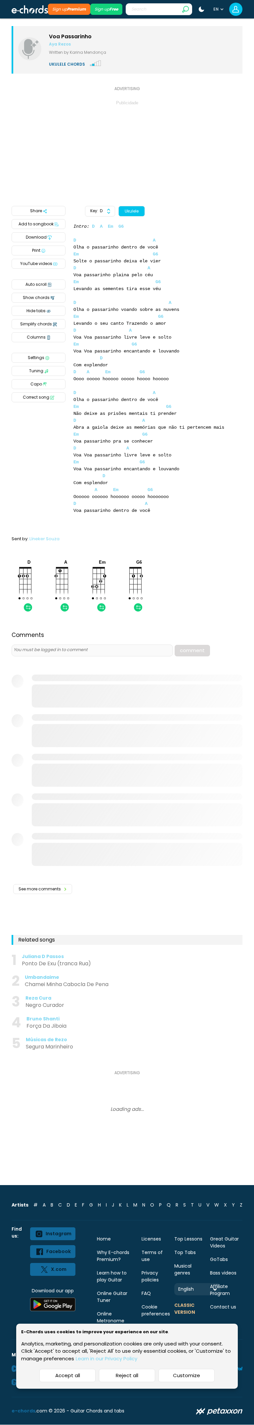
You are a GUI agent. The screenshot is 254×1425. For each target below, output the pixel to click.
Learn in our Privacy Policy (106, 1358)
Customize (186, 1375)
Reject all (127, 1375)
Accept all (67, 1375)
